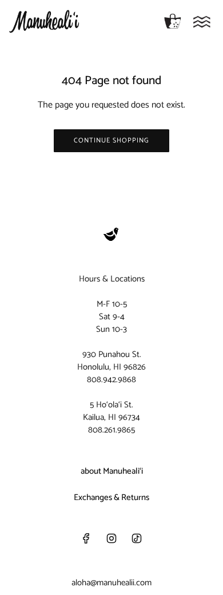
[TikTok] (136, 538)
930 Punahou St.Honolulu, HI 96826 (111, 360)
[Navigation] (202, 22)
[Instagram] (111, 538)
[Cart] (172, 22)
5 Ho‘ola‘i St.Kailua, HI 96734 (111, 411)
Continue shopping (111, 140)
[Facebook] (86, 538)
